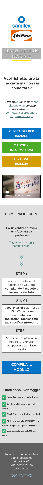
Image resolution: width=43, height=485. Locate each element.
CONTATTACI (21, 475)
